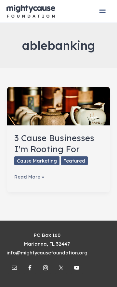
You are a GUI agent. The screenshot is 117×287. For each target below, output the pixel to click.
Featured (74, 161)
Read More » (29, 177)
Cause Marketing (37, 161)
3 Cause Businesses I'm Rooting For (54, 143)
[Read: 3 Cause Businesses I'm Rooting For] (58, 106)
